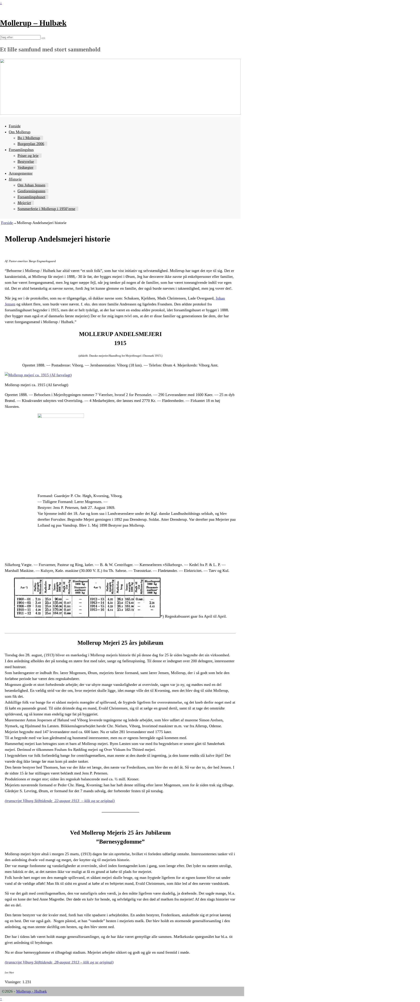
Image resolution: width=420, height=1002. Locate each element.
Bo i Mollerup (29, 138)
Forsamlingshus (21, 149)
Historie (15, 179)
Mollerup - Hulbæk (31, 991)
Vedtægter (25, 167)
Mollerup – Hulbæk (33, 23)
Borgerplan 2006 (31, 144)
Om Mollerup (19, 132)
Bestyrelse (26, 161)
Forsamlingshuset (31, 197)
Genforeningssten (31, 191)
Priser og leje (28, 155)
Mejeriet (24, 203)
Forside (15, 126)
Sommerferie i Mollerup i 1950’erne (46, 209)
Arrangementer (21, 173)
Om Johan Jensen (31, 185)
